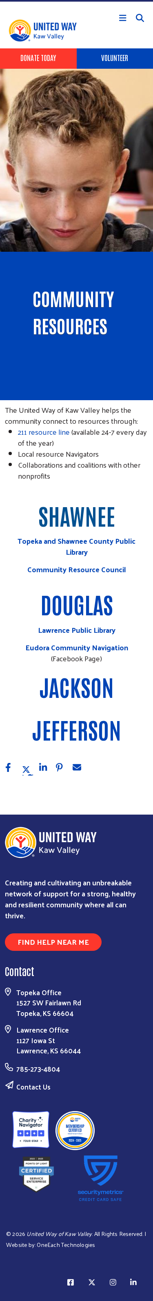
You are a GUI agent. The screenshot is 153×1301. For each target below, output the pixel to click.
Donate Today (38, 57)
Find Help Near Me (53, 941)
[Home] (76, 1)
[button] (12, 769)
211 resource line (44, 431)
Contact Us (33, 1087)
